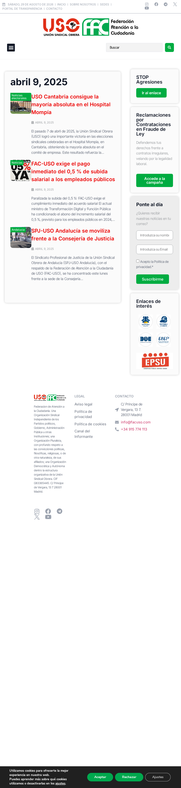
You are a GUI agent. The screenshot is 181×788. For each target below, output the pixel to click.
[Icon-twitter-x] (175, 4)
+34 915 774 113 (134, 429)
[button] (11, 47)
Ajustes (158, 777)
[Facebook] (156, 4)
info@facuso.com (136, 422)
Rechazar (129, 777)
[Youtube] (147, 8)
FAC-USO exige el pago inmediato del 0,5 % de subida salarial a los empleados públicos (73, 171)
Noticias (17, 162)
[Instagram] (147, 4)
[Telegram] (166, 4)
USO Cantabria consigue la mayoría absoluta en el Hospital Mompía (71, 104)
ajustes (60, 783)
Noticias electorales (19, 97)
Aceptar (100, 777)
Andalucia (18, 229)
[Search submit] (169, 47)
